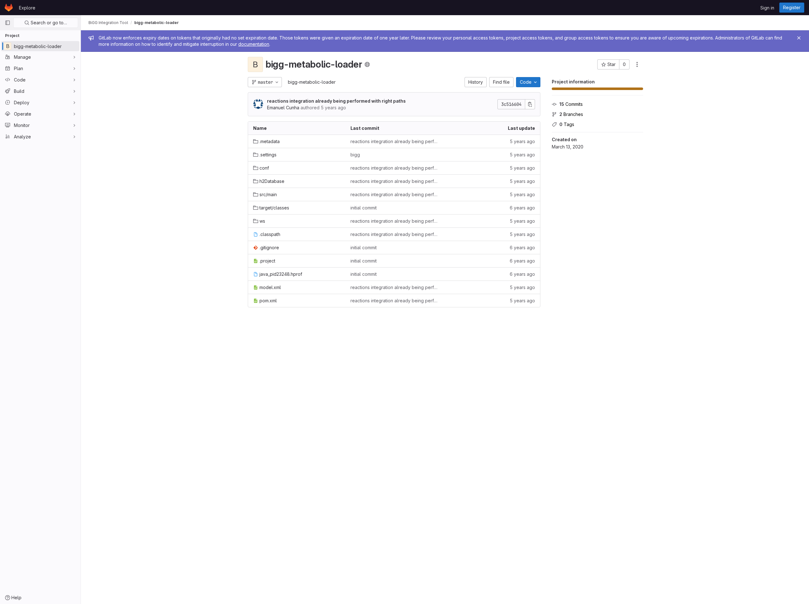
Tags (566, 124)
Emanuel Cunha (283, 107)
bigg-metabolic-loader (312, 82)
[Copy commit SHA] (530, 104)
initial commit (363, 207)
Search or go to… (48, 22)
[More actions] (637, 64)
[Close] (799, 38)
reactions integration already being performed (394, 141)
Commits (571, 104)
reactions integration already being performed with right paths (336, 101)
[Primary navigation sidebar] (8, 23)
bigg (355, 154)
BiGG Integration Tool (108, 22)
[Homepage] (8, 8)
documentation (253, 44)
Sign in (767, 7)
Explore (27, 7)
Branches (571, 114)
